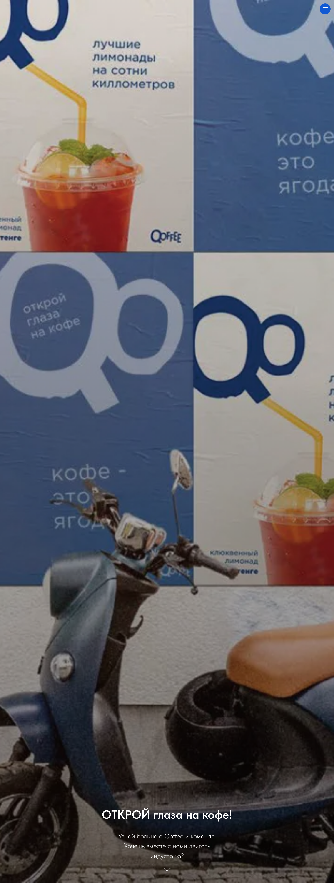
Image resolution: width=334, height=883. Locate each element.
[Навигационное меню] (325, 8)
